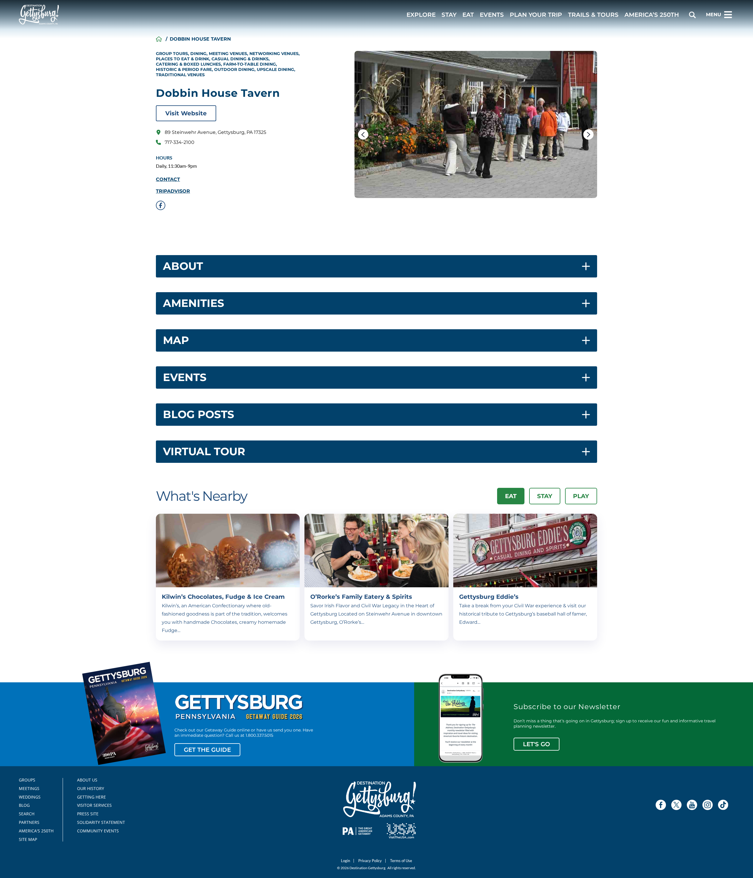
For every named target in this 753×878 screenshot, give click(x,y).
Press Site (88, 814)
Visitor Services (94, 805)
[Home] (159, 39)
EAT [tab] (511, 496)
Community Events (98, 831)
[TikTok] (723, 805)
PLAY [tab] (581, 496)
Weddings (30, 797)
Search (26, 814)
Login (345, 861)
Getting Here (91, 797)
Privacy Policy (370, 861)
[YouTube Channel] (692, 805)
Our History (90, 788)
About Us (87, 780)
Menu (713, 14)
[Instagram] (707, 805)
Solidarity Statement (99, 822)
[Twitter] (676, 805)
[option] (475, 124)
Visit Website (186, 113)
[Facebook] (661, 805)
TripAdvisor (173, 191)
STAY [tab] (544, 496)
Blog (24, 805)
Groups (27, 780)
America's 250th (34, 831)
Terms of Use (401, 861)
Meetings (29, 788)
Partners (29, 822)
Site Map (28, 839)
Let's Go (536, 744)
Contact (168, 179)
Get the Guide (207, 749)
